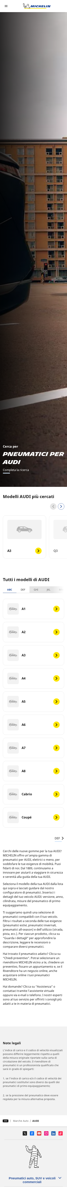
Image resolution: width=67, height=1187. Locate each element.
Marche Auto (20, 1120)
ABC (9, 589)
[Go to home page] (37, 6)
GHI (36, 589)
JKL (48, 589)
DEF (23, 589)
